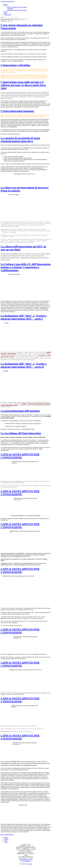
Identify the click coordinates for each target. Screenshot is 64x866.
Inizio (2, 834)
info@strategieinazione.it (25, 859)
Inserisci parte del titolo (7, 19)
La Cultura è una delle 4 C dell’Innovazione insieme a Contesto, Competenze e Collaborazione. (26, 267)
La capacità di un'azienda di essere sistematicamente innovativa (20, 140)
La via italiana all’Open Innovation (21, 433)
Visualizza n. (4, 21)
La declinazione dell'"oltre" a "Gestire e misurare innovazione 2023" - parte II (23, 365)
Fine (12, 834)
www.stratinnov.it (25, 861)
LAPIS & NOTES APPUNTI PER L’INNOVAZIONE (20, 456)
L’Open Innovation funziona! (17, 110)
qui (19, 429)
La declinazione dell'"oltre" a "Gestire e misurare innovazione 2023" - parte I (23, 317)
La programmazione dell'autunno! (20, 410)
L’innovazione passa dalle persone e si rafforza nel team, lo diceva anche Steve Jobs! (23, 85)
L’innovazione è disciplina (15, 65)
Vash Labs (29, 864)
